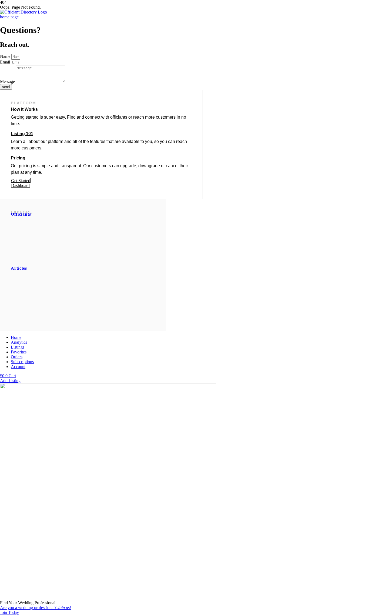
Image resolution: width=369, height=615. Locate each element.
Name (5, 56)
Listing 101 (22, 133)
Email (5, 62)
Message (8, 81)
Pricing (18, 158)
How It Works (24, 109)
